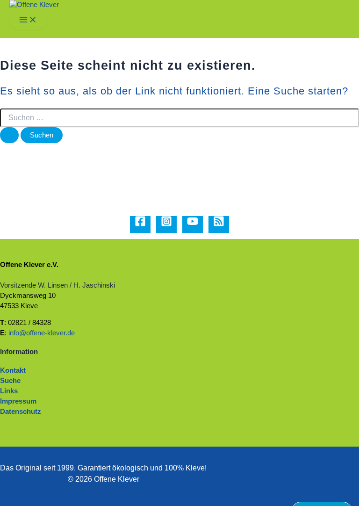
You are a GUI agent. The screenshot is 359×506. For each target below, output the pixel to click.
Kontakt (13, 370)
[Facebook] (140, 224)
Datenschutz (20, 411)
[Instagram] (166, 224)
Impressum (18, 401)
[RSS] (218, 224)
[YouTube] (192, 224)
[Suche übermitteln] (9, 135)
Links (9, 391)
